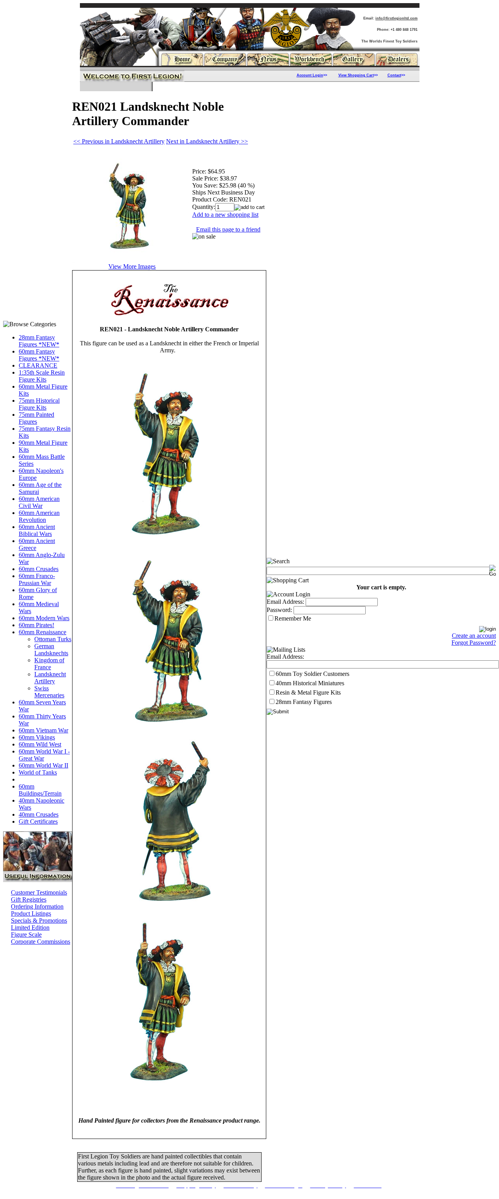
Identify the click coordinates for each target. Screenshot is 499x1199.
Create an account (474, 635)
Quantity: (203, 206)
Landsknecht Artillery (50, 677)
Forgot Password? (473, 642)
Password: (279, 610)
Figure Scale (26, 934)
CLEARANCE (38, 365)
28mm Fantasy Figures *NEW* (39, 341)
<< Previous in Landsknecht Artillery (119, 141)
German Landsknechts (51, 649)
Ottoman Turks (52, 639)
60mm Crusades (38, 569)
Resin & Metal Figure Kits (308, 692)
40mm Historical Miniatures (310, 683)
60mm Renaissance (42, 632)
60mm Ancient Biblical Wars (37, 530)
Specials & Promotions (39, 920)
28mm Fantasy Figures (304, 702)
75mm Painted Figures (36, 418)
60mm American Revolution (39, 516)
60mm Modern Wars (44, 618)
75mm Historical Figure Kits (39, 404)
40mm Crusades (38, 814)
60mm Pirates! (36, 625)
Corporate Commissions (40, 941)
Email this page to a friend (228, 229)
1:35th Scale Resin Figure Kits (42, 376)
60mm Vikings (37, 737)
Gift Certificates (38, 821)
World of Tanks (38, 772)
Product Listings (31, 913)
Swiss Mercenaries (49, 692)
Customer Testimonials (39, 892)
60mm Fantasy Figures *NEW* (39, 355)
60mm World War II (43, 765)
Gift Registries (28, 899)
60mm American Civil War (39, 502)
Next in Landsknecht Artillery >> (207, 141)
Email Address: (285, 601)
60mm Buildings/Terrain (40, 790)
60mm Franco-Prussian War (37, 579)
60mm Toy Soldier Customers (312, 673)
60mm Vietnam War (43, 730)
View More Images (132, 266)
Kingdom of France (49, 663)
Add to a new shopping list (225, 214)
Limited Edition (30, 927)
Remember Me (292, 618)
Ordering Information (37, 906)
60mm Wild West (40, 744)
